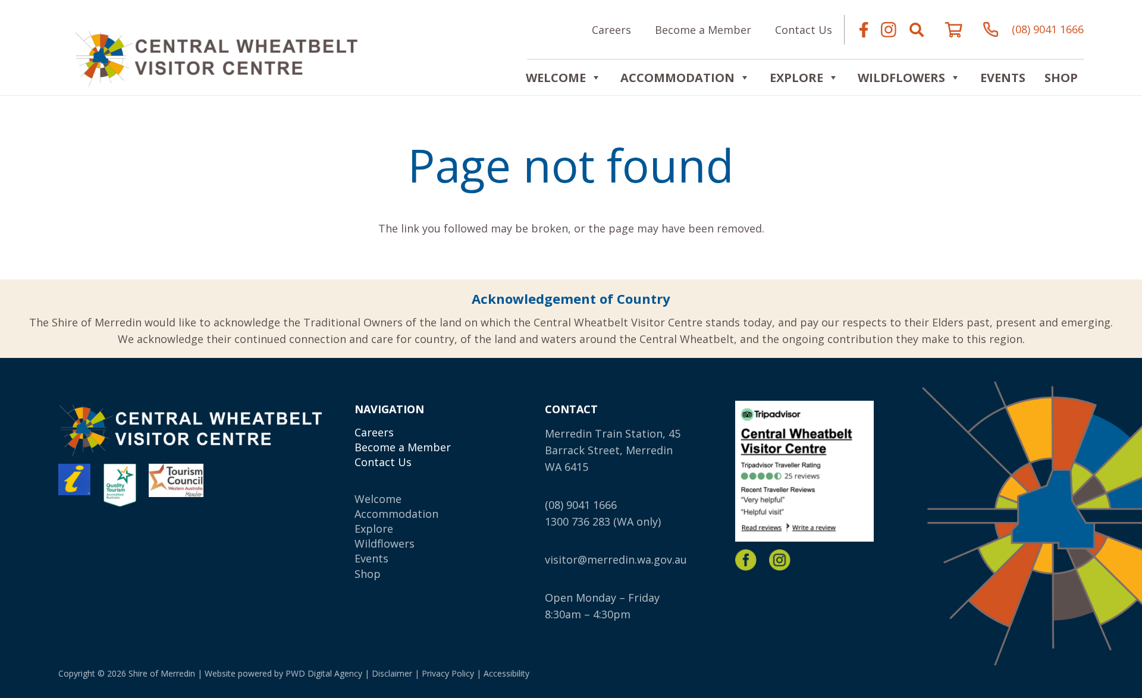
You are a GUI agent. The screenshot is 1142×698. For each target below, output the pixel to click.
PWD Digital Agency (324, 673)
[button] (916, 30)
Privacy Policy (448, 673)
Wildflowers (901, 78)
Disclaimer (392, 673)
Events (1002, 78)
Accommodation (677, 78)
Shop (1061, 78)
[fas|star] (746, 560)
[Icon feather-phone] (991, 29)
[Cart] (954, 29)
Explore (373, 528)
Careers (374, 432)
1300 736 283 (577, 521)
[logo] (216, 57)
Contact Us (383, 462)
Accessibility (506, 673)
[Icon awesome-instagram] (888, 29)
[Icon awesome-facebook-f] (863, 29)
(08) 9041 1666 (581, 505)
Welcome (556, 78)
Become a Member (402, 447)
